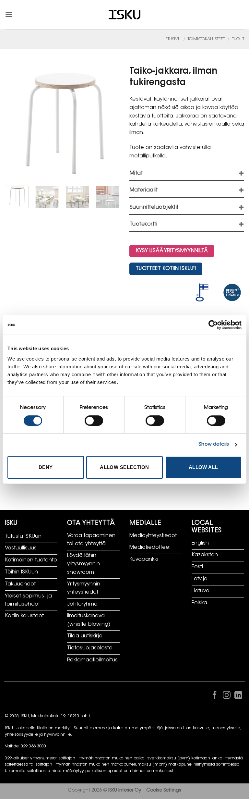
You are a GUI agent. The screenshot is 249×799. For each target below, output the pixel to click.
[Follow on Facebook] (215, 696)
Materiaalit (144, 190)
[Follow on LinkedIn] (238, 696)
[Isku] (124, 14)
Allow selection (124, 467)
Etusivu (173, 39)
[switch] (94, 420)
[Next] (112, 200)
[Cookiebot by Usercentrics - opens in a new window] (213, 325)
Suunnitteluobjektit (154, 207)
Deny (46, 467)
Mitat (136, 173)
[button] (9, 14)
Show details (213, 444)
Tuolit (238, 39)
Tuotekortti (143, 224)
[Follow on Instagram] (226, 696)
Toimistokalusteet (206, 39)
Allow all (203, 467)
